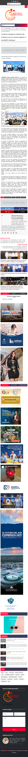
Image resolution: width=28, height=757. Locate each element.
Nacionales (4, 677)
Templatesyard (12, 750)
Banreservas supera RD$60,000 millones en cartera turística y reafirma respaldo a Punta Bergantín (13, 261)
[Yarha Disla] (14, 755)
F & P (13, 28)
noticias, (11, 45)
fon (9, 681)
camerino (3, 681)
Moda (22, 674)
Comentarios (23, 385)
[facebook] (12, 1)
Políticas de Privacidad (7, 704)
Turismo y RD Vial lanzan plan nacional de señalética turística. (14, 274)
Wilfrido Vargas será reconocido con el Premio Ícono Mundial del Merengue (15, 658)
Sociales (3, 679)
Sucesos (10, 679)
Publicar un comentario (7, 299)
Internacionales (9, 674)
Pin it (9, 211)
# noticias (18, 197)
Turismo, (15, 45)
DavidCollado (7, 28)
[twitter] (13, 1)
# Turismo (23, 197)
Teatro (16, 679)
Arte (2, 672)
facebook (23, 293)
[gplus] (15, 1)
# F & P (13, 197)
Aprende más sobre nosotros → (16, 743)
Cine (6, 672)
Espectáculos (19, 672)
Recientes (5, 385)
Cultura (11, 672)
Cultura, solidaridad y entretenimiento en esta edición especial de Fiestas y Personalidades (17, 663)
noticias (17, 28)
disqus (13, 293)
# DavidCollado (7, 197)
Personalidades (13, 677)
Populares (14, 385)
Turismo (21, 28)
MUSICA (17, 674)
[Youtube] (10, 1)
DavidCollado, (4, 45)
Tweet (9, 208)
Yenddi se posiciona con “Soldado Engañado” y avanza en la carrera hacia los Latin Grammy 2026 (17, 646)
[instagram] (17, 1)
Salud (20, 677)
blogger (5, 293)
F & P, (8, 45)
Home (2, 28)
